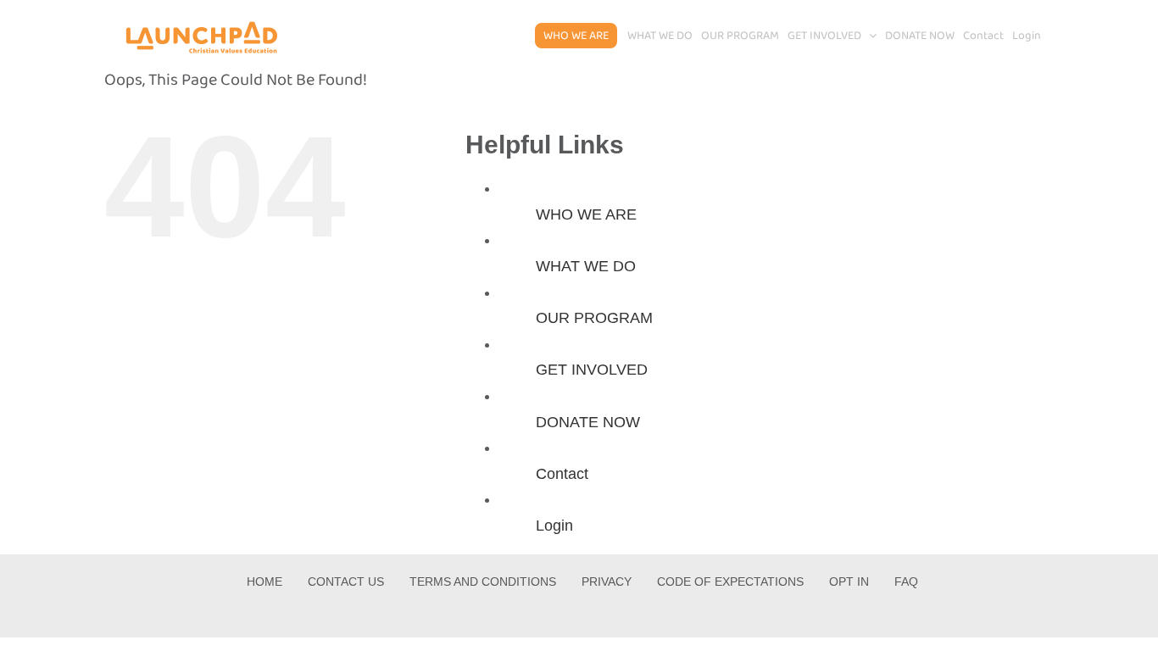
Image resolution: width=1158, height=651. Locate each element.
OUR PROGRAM (594, 317)
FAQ (906, 581)
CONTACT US (346, 581)
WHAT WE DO (586, 266)
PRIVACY (607, 581)
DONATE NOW (588, 422)
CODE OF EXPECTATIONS (730, 581)
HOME (264, 581)
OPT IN (849, 581)
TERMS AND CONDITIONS (482, 581)
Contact (562, 473)
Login (554, 525)
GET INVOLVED (592, 369)
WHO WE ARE (586, 214)
